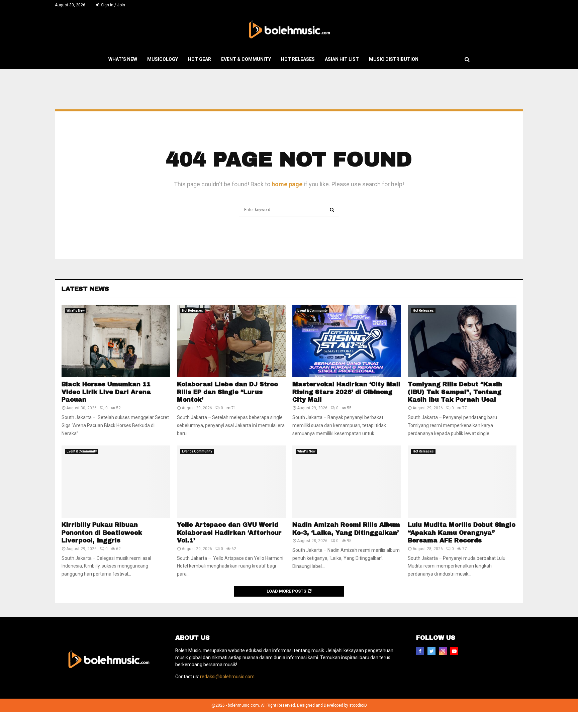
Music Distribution (393, 59)
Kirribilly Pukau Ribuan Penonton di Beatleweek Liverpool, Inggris (102, 532)
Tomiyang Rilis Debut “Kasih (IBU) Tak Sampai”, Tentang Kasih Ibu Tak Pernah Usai (455, 392)
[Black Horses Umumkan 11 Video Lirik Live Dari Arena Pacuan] (116, 341)
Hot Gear (199, 59)
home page (287, 184)
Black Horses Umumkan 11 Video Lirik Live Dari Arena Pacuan (106, 392)
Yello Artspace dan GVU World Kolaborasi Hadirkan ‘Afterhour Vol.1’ (229, 532)
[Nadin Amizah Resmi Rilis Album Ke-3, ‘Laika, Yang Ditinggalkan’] (346, 481)
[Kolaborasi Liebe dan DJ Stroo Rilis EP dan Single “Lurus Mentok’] (231, 341)
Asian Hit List (342, 59)
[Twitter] (431, 651)
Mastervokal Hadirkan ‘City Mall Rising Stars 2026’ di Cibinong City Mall (346, 392)
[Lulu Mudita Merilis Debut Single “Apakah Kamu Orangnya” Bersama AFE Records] (462, 481)
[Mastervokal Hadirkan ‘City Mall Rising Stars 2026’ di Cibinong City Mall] (346, 341)
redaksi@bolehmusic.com (227, 676)
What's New (76, 310)
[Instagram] (443, 651)
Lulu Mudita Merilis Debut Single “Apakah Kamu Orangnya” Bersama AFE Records (461, 532)
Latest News (85, 289)
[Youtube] (454, 651)
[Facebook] (420, 651)
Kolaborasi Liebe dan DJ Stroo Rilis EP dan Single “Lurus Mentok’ (227, 392)
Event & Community (246, 59)
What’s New (122, 59)
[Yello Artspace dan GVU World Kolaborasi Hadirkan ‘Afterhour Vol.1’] (231, 481)
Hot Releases (298, 59)
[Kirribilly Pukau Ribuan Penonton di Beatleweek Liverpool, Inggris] (116, 481)
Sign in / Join (112, 5)
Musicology (162, 59)
